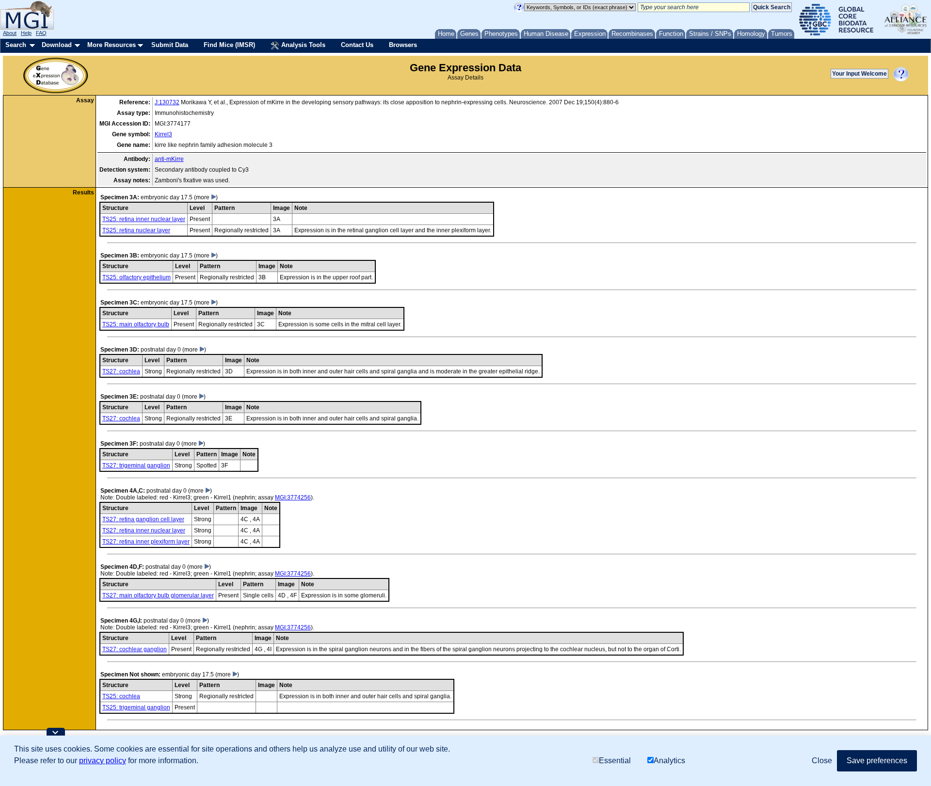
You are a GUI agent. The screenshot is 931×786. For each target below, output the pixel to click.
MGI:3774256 (293, 497)
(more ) (206, 197)
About (9, 33)
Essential (615, 760)
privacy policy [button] (102, 760)
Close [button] (822, 760)
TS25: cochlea (121, 696)
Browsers (403, 44)
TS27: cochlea (121, 371)
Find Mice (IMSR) (229, 44)
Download (57, 44)
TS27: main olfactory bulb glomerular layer (158, 595)
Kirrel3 (163, 134)
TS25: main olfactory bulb (135, 324)
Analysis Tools (302, 44)
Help (26, 33)
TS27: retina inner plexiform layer (146, 541)
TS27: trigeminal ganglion (136, 465)
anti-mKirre (169, 159)
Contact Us (357, 44)
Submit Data (169, 44)
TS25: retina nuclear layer (136, 230)
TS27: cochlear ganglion (134, 649)
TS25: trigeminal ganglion (136, 707)
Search (15, 44)
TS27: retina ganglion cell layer (143, 519)
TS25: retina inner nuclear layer (143, 219)
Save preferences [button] (877, 760)
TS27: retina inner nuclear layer (143, 530)
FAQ (41, 33)
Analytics (669, 760)
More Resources (111, 44)
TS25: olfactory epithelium (136, 277)
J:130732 (167, 102)
